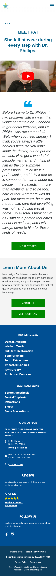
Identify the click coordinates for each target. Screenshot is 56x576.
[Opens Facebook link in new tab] (6, 534)
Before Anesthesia (17, 392)
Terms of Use (35, 562)
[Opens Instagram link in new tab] (12, 534)
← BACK (6, 23)
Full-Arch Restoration (19, 351)
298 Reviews (11, 505)
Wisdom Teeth (14, 346)
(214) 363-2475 (15, 464)
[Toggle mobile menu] (52, 5)
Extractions (12, 402)
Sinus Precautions (17, 411)
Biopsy (9, 406)
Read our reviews (14, 502)
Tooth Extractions (16, 360)
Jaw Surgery (13, 369)
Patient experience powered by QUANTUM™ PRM (28, 557)
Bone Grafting (14, 355)
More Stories (28, 246)
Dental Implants (16, 341)
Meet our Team (28, 314)
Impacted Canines (17, 365)
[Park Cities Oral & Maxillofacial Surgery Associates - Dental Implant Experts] (5, 5)
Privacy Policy (21, 562)
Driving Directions (17, 447)
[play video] (28, 76)
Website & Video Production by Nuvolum (28, 552)
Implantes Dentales (18, 374)
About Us (28, 303)
